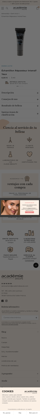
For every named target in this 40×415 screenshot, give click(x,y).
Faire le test (29, 212)
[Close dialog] (38, 201)
